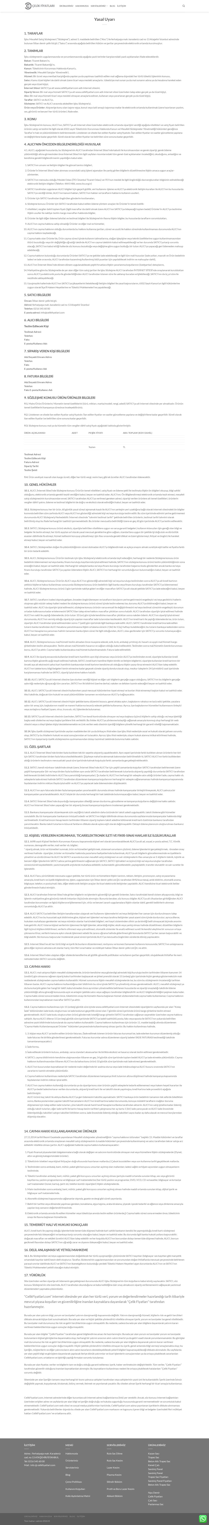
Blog (112, 6)
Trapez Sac (153, 1457)
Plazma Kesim (114, 1474)
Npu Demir (154, 1492)
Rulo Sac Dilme (114, 1453)
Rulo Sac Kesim (115, 1460)
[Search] (184, 6)
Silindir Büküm (114, 1481)
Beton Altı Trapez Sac (159, 1461)
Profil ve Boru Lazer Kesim (120, 1488)
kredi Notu (150, 1489)
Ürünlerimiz (66, 6)
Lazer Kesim (113, 1467)
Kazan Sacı (153, 1453)
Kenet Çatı (153, 1465)
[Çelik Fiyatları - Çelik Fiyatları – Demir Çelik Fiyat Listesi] (39, 6)
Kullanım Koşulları (75, 1488)
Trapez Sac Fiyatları (158, 1476)
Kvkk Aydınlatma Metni (77, 1495)
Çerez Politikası (73, 1481)
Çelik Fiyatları (155, 1496)
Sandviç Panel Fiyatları (160, 1480)
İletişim (121, 6)
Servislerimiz (98, 6)
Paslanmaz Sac (155, 1504)
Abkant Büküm (115, 1495)
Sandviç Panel (155, 1469)
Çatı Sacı (152, 1500)
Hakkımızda (82, 6)
